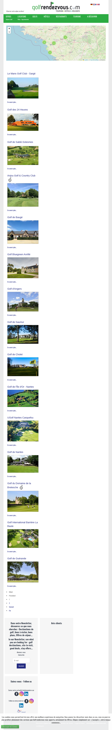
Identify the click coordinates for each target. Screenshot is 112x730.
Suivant (11, 607)
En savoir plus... (12, 102)
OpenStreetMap (94, 60)
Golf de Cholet (15, 354)
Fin (10, 610)
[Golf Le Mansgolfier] (22, 87)
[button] (44, 42)
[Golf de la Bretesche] (22, 501)
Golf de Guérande (16, 558)
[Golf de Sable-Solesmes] (22, 155)
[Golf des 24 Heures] (22, 121)
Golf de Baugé (15, 217)
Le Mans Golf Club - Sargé (21, 73)
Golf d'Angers (14, 288)
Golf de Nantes (15, 452)
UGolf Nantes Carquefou (20, 417)
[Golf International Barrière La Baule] (22, 538)
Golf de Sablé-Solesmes (20, 142)
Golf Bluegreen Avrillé (18, 254)
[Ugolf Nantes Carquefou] (22, 430)
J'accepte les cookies (10, 727)
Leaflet (86, 60)
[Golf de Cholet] (22, 366)
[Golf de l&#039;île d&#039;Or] (22, 398)
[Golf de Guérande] (22, 571)
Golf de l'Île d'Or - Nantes (20, 386)
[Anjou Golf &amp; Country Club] (22, 194)
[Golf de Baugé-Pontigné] (22, 231)
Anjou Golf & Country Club (21, 175)
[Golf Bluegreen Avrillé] (22, 267)
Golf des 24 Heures (17, 109)
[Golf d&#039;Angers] (22, 301)
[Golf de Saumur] (22, 334)
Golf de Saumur (15, 322)
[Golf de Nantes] (22, 463)
